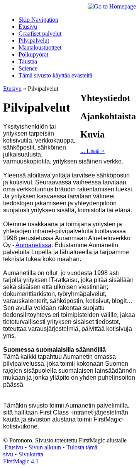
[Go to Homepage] (112, 6)
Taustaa (28, 61)
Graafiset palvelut (40, 33)
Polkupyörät (33, 54)
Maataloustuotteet (40, 47)
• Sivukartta (28, 454)
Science (28, 68)
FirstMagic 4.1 (21, 461)
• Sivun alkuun (42, 447)
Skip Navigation (38, 19)
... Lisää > (92, 151)
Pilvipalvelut (34, 40)
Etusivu (28, 26)
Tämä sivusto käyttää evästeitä (55, 75)
